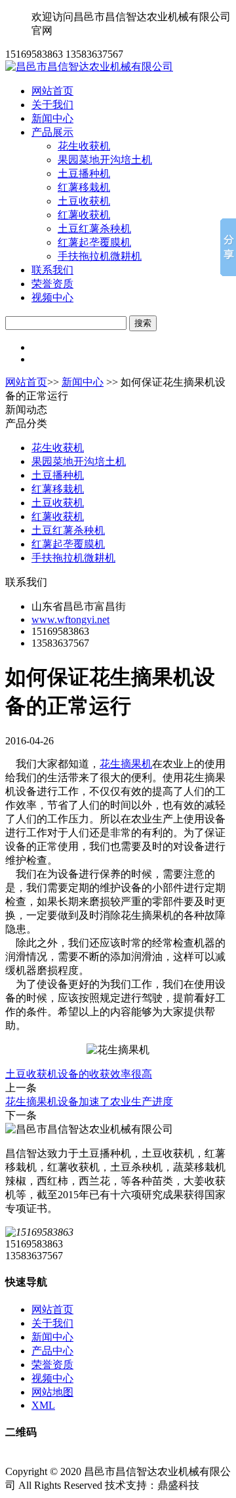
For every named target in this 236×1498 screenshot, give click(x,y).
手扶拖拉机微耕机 (100, 256)
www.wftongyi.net (70, 619)
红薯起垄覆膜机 (94, 242)
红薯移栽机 (84, 187)
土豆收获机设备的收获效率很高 (78, 1074)
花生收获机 (84, 146)
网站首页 (52, 90)
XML (43, 1405)
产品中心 (52, 1350)
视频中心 (52, 297)
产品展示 (52, 132)
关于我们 (52, 104)
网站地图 (52, 1392)
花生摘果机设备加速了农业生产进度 (89, 1101)
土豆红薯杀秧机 (94, 228)
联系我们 (52, 269)
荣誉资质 (52, 283)
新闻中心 (52, 118)
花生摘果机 (126, 763)
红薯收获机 (84, 214)
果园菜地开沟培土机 (105, 159)
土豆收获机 (84, 201)
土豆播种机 (84, 173)
